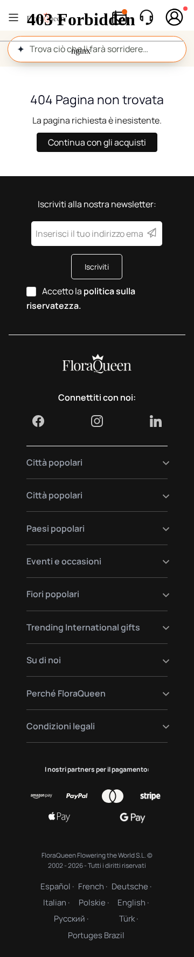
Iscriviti (97, 267)
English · (133, 902)
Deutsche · (131, 886)
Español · (57, 886)
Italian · (56, 902)
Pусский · (71, 918)
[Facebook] (38, 421)
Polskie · (94, 902)
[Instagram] (97, 421)
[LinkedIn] (156, 421)
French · (92, 886)
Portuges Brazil (96, 935)
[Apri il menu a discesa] (159, 463)
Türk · (128, 918)
